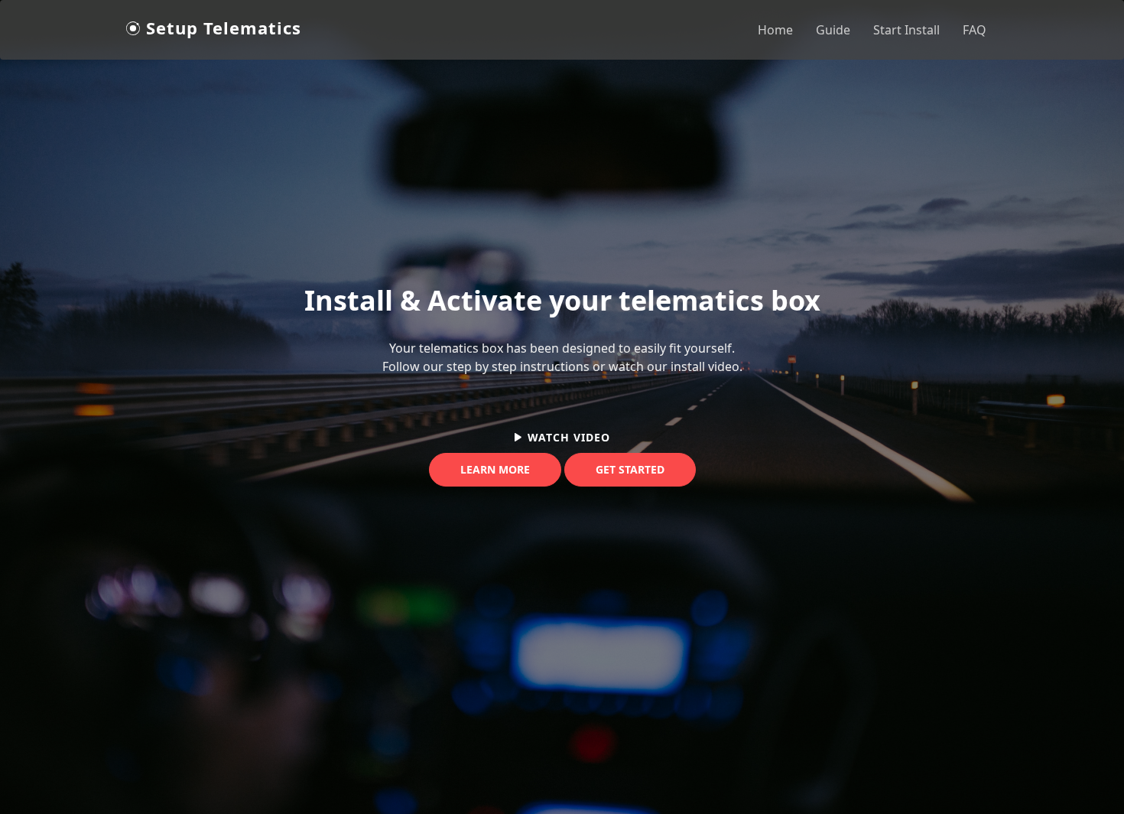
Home (775, 29)
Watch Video (569, 437)
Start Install (906, 29)
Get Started (630, 469)
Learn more (495, 469)
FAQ (974, 29)
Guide (833, 29)
